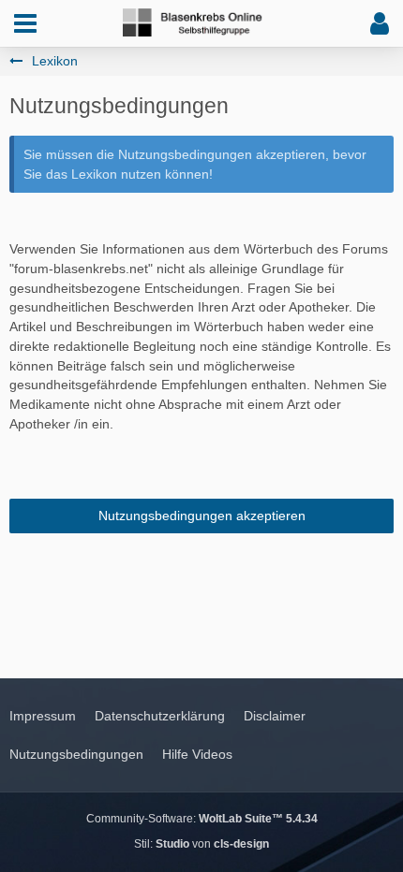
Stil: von (201, 843)
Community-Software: (202, 818)
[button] (25, 23)
